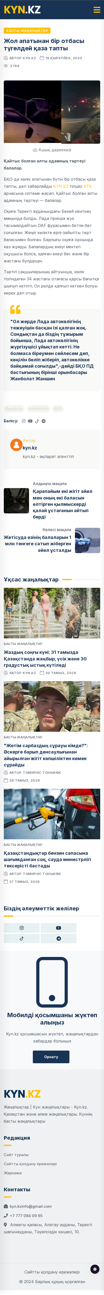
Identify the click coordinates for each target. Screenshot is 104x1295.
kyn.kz (29, 58)
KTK (88, 186)
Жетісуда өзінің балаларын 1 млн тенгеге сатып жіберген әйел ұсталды (37, 544)
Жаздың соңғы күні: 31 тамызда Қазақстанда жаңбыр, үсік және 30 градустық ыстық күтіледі (45, 658)
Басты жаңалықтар (27, 31)
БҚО (58, 408)
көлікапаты (38, 408)
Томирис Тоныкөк (42, 772)
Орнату (51, 1057)
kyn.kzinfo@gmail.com (31, 1206)
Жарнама (13, 1173)
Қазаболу (14, 408)
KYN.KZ (60, 186)
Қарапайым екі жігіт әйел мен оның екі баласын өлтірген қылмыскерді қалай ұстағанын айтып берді (62, 504)
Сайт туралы (16, 1154)
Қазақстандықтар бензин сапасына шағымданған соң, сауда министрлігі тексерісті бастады (47, 859)
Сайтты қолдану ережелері (30, 1163)
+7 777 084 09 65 (26, 1215)
